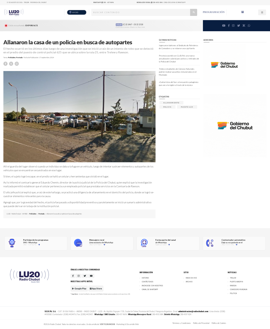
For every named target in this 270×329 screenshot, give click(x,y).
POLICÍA (167, 107)
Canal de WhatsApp (150, 289)
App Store (97, 288)
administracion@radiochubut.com (193, 311)
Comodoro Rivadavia (238, 289)
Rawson (233, 286)
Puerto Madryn (236, 282)
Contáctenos (147, 282)
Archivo (189, 282)
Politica (233, 293)
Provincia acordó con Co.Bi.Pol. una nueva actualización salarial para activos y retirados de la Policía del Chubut (179, 58)
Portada (19, 57)
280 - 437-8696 (103, 2)
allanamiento (171, 103)
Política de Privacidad (201, 323)
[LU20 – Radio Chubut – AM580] (14, 12)
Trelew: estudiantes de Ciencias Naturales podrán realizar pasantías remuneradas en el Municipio (177, 72)
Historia (145, 278)
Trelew (233, 278)
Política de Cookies (219, 323)
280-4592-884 (150, 2)
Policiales (12, 57)
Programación (214, 12)
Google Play (80, 288)
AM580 (78, 12)
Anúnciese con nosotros (152, 286)
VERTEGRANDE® (107, 324)
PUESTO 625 (187, 107)
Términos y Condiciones (181, 323)
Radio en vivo (191, 278)
